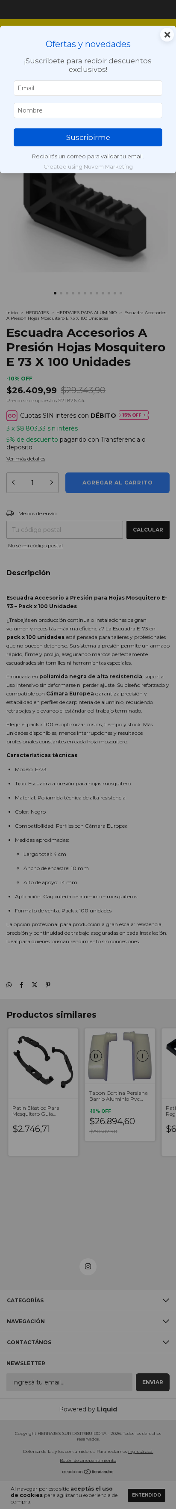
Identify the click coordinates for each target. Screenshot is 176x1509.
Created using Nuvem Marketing (88, 166)
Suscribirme (88, 137)
